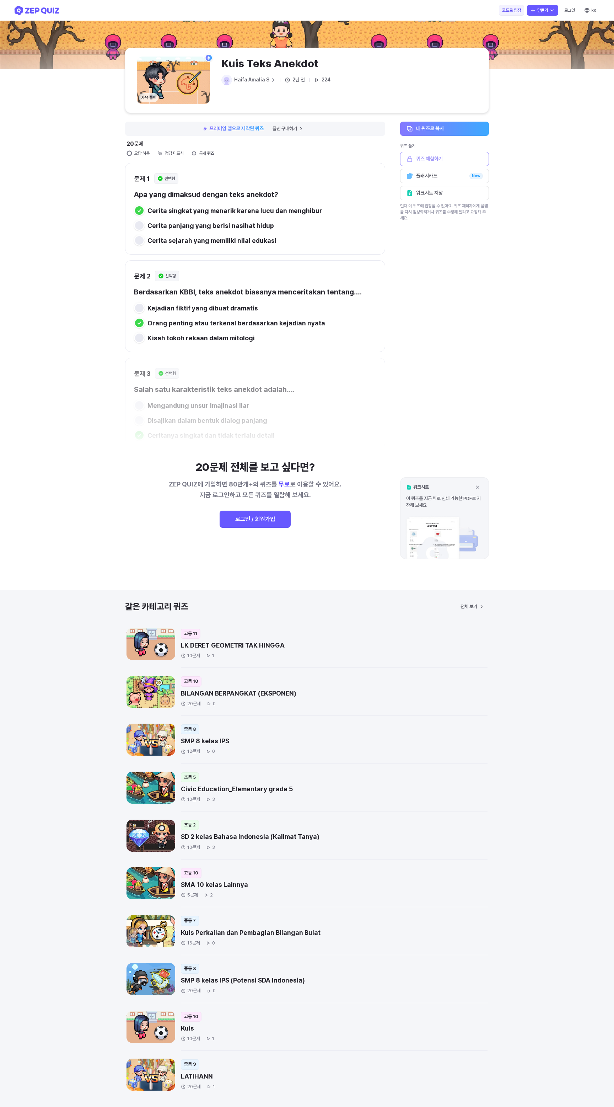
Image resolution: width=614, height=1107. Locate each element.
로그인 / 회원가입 (255, 519)
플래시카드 (448, 176)
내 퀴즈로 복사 (430, 128)
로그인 (569, 10)
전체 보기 (468, 606)
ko (594, 10)
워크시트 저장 (429, 193)
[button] (444, 518)
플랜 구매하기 (285, 128)
